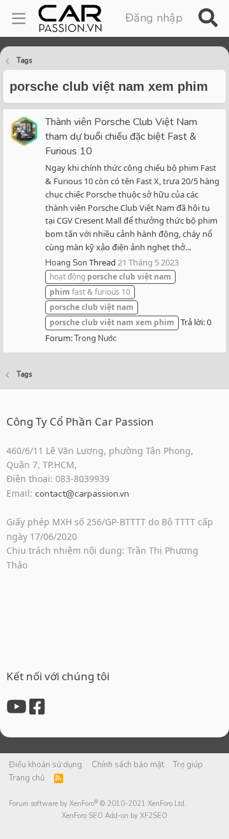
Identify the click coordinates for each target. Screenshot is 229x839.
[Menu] (19, 18)
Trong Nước (95, 338)
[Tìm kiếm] (207, 18)
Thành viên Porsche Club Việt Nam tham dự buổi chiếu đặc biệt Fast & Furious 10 (121, 136)
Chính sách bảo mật (128, 764)
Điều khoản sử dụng (45, 764)
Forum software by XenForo (97, 804)
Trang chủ (27, 778)
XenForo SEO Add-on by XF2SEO (114, 816)
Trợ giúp (188, 764)
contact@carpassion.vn (82, 494)
